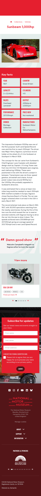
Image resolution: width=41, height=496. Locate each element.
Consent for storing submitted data (15, 354)
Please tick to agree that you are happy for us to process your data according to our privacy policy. (20, 359)
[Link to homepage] (20, 401)
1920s (21, 291)
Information (19, 438)
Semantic (13, 488)
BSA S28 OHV (8, 287)
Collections (18, 22)
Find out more (9, 295)
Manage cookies (20, 422)
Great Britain (7, 291)
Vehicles (28, 22)
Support (19, 434)
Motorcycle (15, 291)
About (19, 429)
